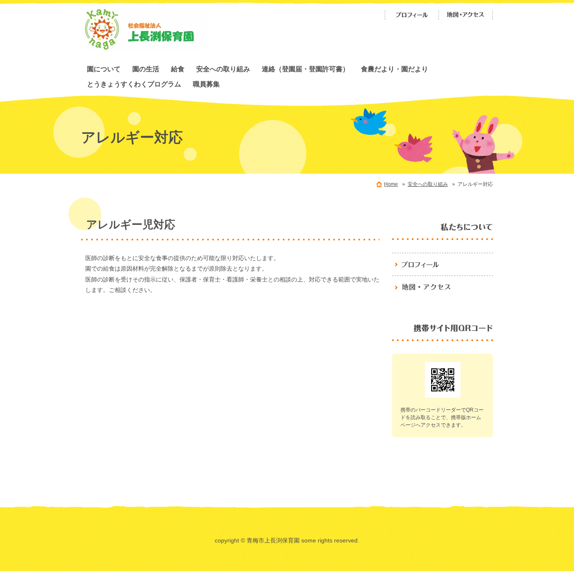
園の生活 (145, 69)
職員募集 (206, 84)
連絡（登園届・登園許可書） (305, 69)
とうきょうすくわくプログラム (134, 84)
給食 (177, 69)
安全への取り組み (223, 69)
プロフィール (411, 14)
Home (391, 184)
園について (104, 69)
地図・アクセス (465, 14)
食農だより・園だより (394, 69)
